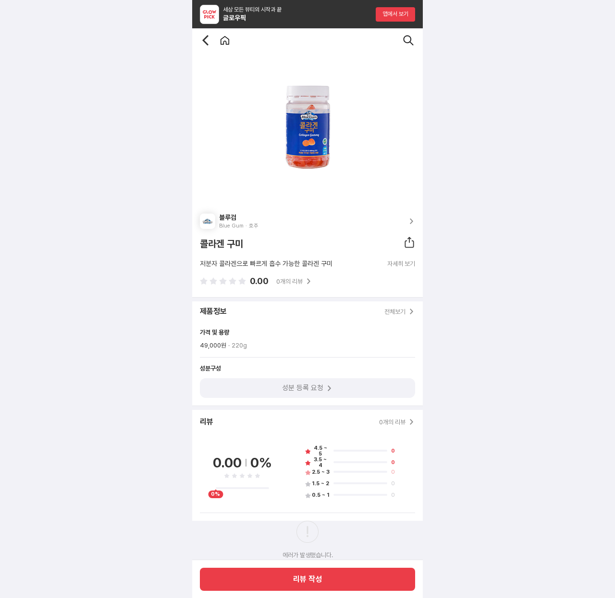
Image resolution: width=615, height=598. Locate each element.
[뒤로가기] (205, 40)
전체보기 (395, 311)
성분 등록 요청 (302, 387)
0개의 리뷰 (289, 281)
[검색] (408, 40)
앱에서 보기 (395, 14)
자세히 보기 (401, 264)
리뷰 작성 (307, 579)
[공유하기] (409, 242)
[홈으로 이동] (225, 40)
